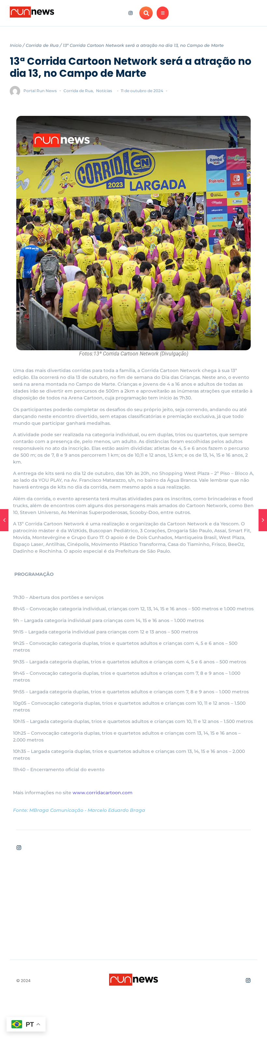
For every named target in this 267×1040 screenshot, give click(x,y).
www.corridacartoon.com (103, 793)
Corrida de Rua (42, 45)
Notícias (104, 90)
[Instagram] (130, 13)
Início (15, 45)
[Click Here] (163, 13)
